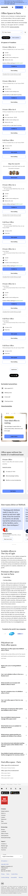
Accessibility (14, 877)
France (15, 784)
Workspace (3, 784)
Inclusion (3, 815)
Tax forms (3, 849)
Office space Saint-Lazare (7, 778)
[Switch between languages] (12, 7)
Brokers (3, 829)
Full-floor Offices (7, 580)
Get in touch (14, 177)
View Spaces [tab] (6, 37)
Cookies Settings (5, 877)
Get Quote (13, 491)
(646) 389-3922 (4, 864)
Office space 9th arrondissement (10, 770)
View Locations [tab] (15, 37)
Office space (10, 784)
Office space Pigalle (5, 775)
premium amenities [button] (14, 26)
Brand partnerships (5, 837)
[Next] (3, 2)
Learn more (12, 3)
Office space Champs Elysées (8, 767)
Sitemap (21, 877)
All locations (4, 861)
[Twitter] (15, 788)
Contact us (3, 843)
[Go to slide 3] (14, 544)
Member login (4, 845)
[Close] (26, 2)
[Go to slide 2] (13, 544)
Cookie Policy (14, 874)
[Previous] (1, 2)
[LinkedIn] (20, 788)
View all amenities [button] (6, 406)
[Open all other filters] (25, 32)
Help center (4, 847)
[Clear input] (21, 32)
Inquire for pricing (6, 467)
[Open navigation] (25, 7)
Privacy (3, 874)
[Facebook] (6, 788)
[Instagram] (11, 788)
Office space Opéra (5, 773)
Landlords (3, 831)
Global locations (5, 811)
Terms (7, 874)
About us (3, 813)
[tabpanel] (14, 206)
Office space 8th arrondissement (10, 765)
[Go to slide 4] (15, 544)
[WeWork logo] (4, 7)
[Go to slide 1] (12, 544)
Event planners (4, 835)
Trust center (4, 823)
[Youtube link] (1, 788)
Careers (3, 817)
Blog (2, 821)
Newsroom (3, 819)
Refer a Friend (4, 833)
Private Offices (6, 577)
